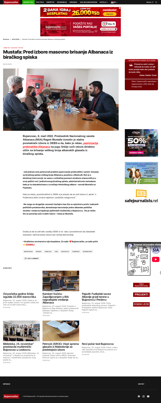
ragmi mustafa (87, 251)
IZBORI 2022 (7, 47)
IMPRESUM (6, 384)
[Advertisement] (61, 162)
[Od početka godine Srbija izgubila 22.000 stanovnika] (21, 281)
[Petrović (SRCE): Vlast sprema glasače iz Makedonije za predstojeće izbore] (60, 331)
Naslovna (6, 39)
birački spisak (28, 251)
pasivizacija (65, 251)
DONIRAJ (30, 244)
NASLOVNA (15, 39)
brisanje (38, 251)
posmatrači (75, 251)
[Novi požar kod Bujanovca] (100, 331)
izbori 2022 (48, 251)
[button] (156, 2)
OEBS (56, 251)
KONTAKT (141, 384)
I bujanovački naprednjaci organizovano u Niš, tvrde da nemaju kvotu (144, 84)
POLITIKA (20, 47)
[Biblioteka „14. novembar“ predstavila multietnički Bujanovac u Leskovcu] (21, 331)
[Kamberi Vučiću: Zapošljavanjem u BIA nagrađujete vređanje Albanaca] (60, 281)
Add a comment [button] (33, 258)
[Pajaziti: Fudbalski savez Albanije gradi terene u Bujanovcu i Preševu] (100, 281)
